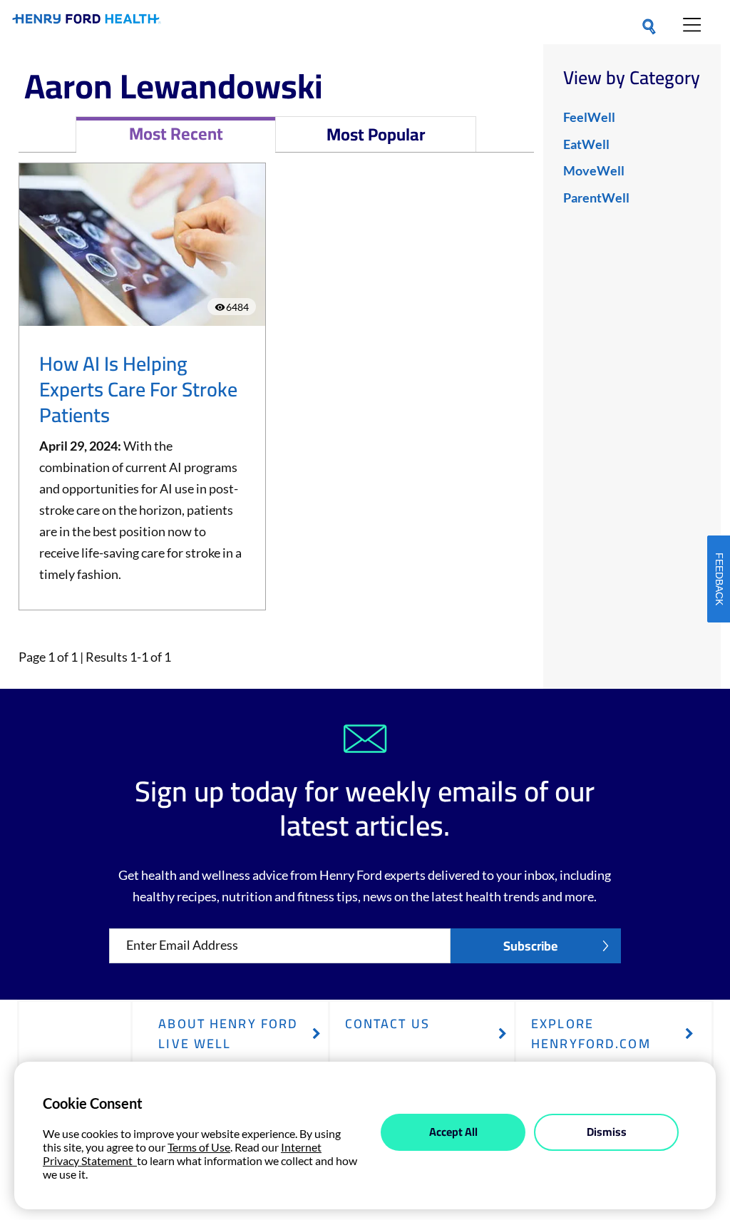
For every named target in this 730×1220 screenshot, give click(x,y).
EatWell (586, 144)
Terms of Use (199, 1147)
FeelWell (589, 117)
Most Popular (376, 134)
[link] (86, 22)
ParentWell (596, 197)
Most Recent (176, 134)
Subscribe (530, 946)
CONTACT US (387, 1023)
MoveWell (593, 170)
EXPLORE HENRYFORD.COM (591, 1033)
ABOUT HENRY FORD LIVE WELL (228, 1033)
